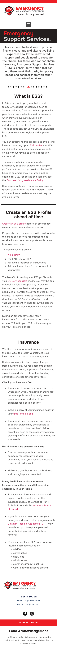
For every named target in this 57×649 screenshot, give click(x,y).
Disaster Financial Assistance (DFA (27, 523)
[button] (28, 24)
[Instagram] (32, 614)
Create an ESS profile (14, 223)
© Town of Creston (28, 622)
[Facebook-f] (25, 614)
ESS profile (36, 145)
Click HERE (14, 255)
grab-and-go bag (23, 413)
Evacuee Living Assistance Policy (25, 180)
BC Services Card (17, 280)
